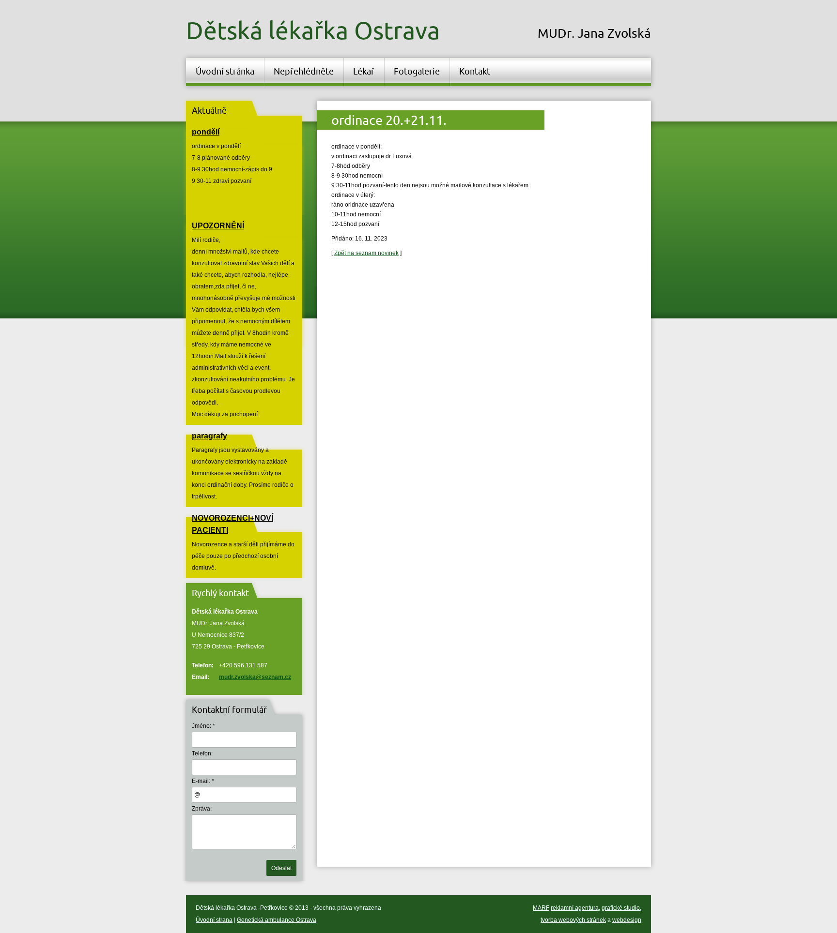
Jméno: (201, 725)
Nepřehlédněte (304, 71)
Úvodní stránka (225, 71)
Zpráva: (202, 808)
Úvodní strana (214, 920)
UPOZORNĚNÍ (218, 226)
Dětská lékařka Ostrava (313, 30)
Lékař (363, 71)
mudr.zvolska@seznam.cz (255, 677)
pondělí (205, 132)
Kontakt (474, 71)
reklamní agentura (575, 907)
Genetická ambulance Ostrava (276, 920)
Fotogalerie (417, 71)
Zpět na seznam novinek (366, 253)
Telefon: (202, 753)
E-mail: (201, 781)
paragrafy (209, 436)
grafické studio (621, 907)
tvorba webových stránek (573, 920)
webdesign (626, 920)
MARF (541, 907)
